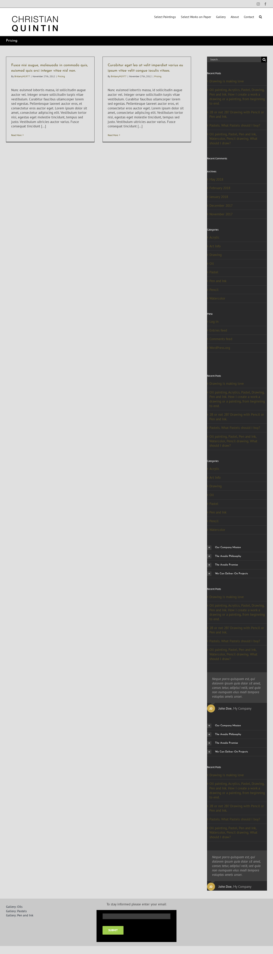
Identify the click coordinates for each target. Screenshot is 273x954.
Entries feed (218, 330)
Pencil (213, 290)
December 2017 (221, 205)
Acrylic (214, 237)
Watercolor (217, 298)
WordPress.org (219, 348)
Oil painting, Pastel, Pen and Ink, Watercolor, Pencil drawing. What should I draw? (233, 138)
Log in (213, 321)
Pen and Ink (217, 281)
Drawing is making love (226, 81)
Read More (16, 135)
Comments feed (220, 339)
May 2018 (216, 179)
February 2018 (219, 188)
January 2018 (218, 197)
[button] (260, 16)
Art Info (215, 246)
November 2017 (221, 214)
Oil (211, 263)
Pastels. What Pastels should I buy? (234, 125)
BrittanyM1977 (22, 76)
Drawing (215, 255)
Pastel (213, 272)
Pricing (61, 76)
